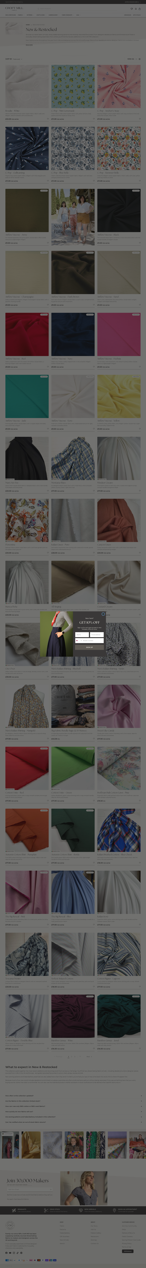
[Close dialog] (103, 614)
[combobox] (78, 640)
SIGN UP (89, 647)
